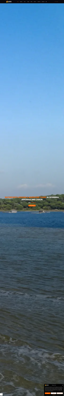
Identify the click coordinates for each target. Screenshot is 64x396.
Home (18, 1)
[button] (62, 385)
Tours (24, 1)
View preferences (59, 393)
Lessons (21, 1)
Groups (28, 1)
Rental (31, 1)
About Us (35, 1)
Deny (53, 393)
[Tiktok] (57, 1)
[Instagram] (56, 1)
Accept (48, 393)
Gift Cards (43, 1)
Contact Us (39, 1)
